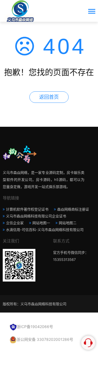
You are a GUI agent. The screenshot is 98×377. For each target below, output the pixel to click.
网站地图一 (41, 223)
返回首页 (49, 97)
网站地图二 (67, 223)
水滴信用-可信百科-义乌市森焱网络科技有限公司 (45, 229)
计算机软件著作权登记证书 (27, 209)
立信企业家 (15, 223)
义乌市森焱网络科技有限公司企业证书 (36, 216)
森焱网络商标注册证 (73, 209)
